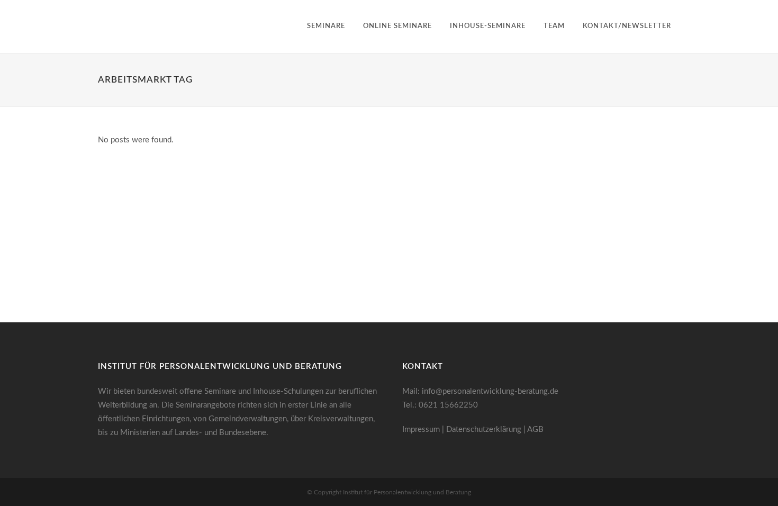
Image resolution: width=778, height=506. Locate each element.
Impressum (421, 429)
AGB (535, 429)
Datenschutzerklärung (483, 429)
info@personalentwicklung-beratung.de (490, 391)
